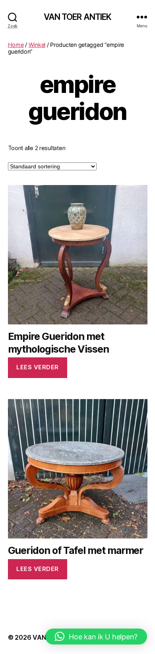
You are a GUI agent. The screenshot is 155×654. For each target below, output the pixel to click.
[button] (96, 636)
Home (16, 44)
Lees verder (37, 367)
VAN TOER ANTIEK (78, 17)
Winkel (37, 44)
